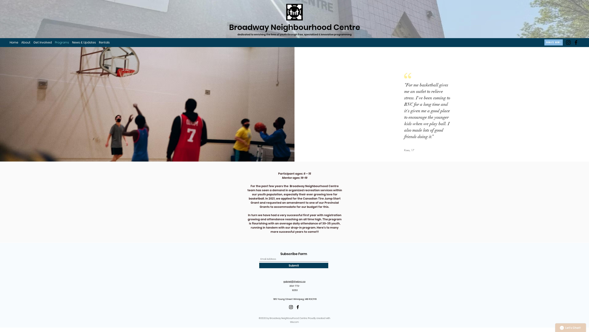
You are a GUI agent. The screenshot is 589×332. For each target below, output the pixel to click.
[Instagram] (568, 42)
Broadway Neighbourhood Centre (294, 27)
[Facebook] (576, 42)
